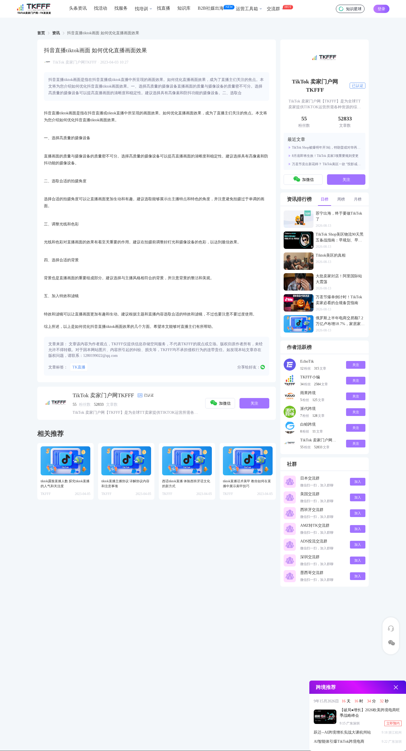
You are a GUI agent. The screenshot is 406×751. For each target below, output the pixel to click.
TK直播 (78, 367)
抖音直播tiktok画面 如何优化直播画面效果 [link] (103, 33)
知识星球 (354, 9)
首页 (41, 33)
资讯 (56, 33)
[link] (41, 33)
